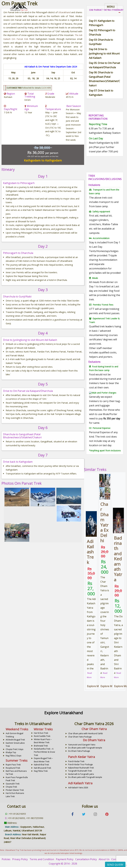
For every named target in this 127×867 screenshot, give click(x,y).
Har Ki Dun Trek (41, 733)
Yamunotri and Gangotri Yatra (81, 744)
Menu (111, 6)
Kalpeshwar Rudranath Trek (81, 767)
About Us (104, 859)
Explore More (95, 686)
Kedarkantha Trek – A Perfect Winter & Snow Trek (44, 751)
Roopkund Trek (13, 767)
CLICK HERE (46, 87)
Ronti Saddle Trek (42, 736)
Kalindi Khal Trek (41, 764)
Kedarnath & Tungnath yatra (81, 774)
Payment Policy (64, 859)
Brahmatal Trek (41, 745)
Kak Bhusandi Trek (42, 767)
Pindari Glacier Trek (15, 790)
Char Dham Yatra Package (80, 736)
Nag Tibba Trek (41, 771)
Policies (6, 859)
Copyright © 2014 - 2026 (63, 863)
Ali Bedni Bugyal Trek (15, 739)
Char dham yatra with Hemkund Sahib (85, 733)
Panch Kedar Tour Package (80, 764)
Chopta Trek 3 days (14, 749)
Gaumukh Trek (13, 783)
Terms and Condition (42, 859)
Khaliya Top (11, 752)
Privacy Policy (20, 859)
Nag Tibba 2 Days (13, 755)
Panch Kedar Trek (76, 761)
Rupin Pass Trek (13, 764)
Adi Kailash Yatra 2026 (78, 787)
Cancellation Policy (86, 859)
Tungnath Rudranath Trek (80, 770)
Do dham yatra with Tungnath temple (85, 747)
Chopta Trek (11, 786)
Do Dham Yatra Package (79, 751)
